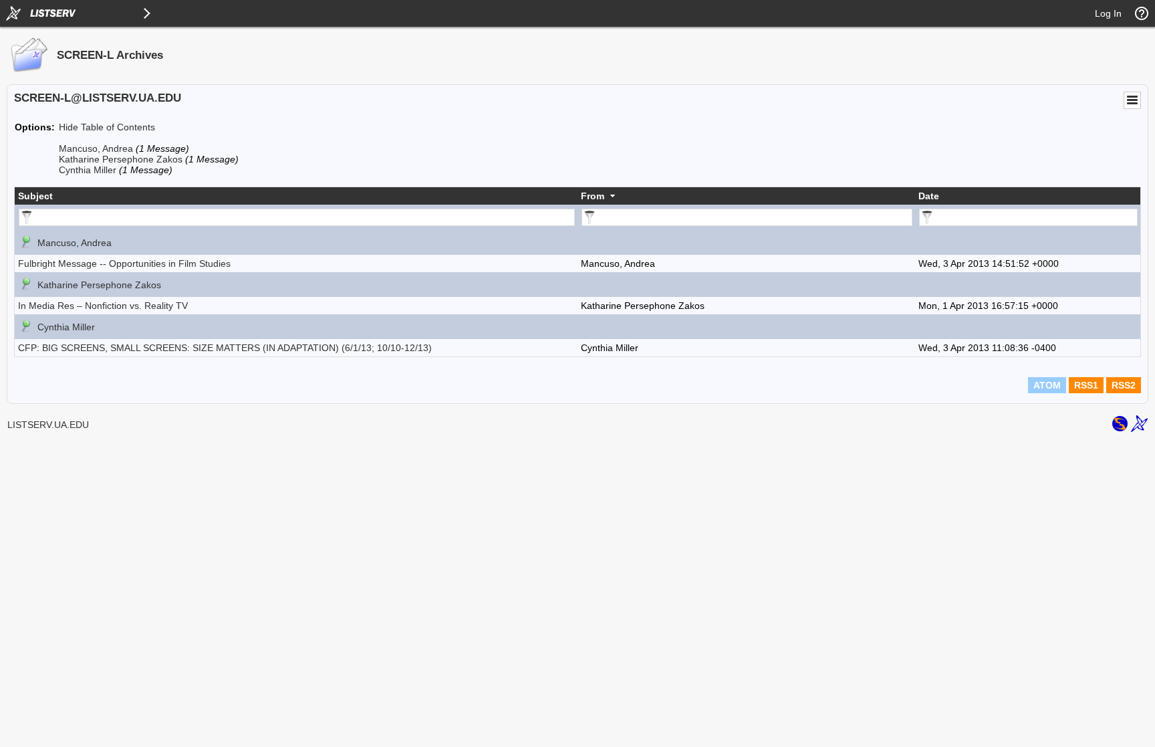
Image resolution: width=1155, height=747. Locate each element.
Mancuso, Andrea (96, 148)
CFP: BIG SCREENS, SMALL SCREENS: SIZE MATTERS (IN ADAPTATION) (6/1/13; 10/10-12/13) (225, 347)
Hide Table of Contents (107, 127)
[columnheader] (296, 196)
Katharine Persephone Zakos (120, 159)
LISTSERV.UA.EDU (48, 424)
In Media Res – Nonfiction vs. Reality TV (103, 305)
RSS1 (1086, 385)
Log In (1108, 13)
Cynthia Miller (87, 170)
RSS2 (1124, 385)
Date (928, 196)
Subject (35, 196)
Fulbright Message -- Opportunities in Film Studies (124, 263)
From (592, 196)
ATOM (1047, 385)
